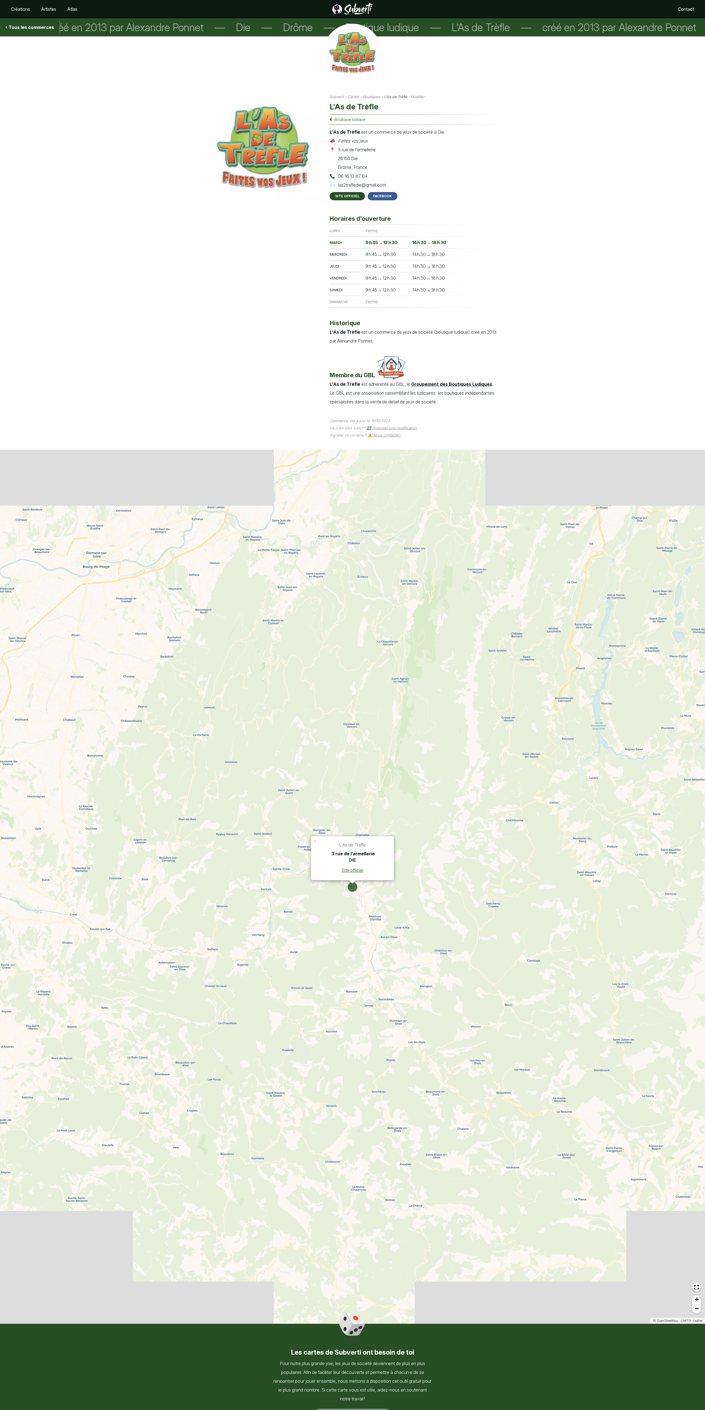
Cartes (353, 97)
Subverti (337, 97)
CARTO (685, 1321)
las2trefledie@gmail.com (362, 185)
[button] (316, 840)
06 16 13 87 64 (352, 176)
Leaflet (697, 1321)
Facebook (382, 196)
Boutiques (371, 97)
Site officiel (347, 196)
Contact (686, 9)
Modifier (418, 97)
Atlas (72, 9)
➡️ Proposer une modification (392, 428)
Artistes (48, 9)
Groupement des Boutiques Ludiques (451, 384)
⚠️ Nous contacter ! (384, 435)
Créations (20, 9)
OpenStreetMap (667, 1321)
